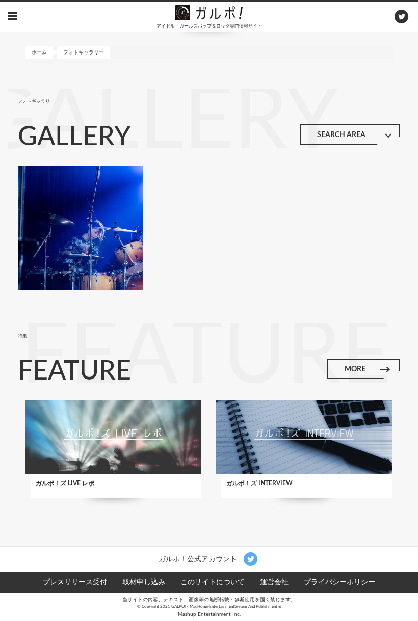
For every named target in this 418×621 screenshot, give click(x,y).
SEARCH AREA (341, 135)
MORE (355, 369)
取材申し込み (143, 582)
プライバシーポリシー (339, 582)
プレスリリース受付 (75, 582)
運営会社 (274, 582)
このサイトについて (212, 582)
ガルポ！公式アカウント (199, 558)
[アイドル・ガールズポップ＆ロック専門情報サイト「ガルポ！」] (209, 12)
